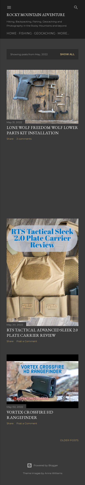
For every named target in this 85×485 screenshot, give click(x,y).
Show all (67, 54)
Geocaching (44, 33)
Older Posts (69, 440)
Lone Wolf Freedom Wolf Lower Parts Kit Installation (42, 130)
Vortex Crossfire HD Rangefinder (30, 414)
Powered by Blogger (46, 465)
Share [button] (10, 138)
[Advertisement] (42, 179)
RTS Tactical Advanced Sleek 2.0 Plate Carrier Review (42, 332)
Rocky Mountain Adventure (36, 14)
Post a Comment (27, 341)
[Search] (75, 6)
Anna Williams (53, 473)
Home (12, 33)
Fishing (25, 33)
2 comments (24, 138)
